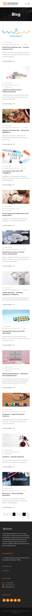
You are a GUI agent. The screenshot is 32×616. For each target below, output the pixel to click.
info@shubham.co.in (10, 585)
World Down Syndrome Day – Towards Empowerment (15, 48)
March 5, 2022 (8, 326)
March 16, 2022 (8, 126)
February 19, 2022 (9, 450)
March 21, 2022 (8, 43)
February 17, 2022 (9, 489)
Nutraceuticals (8, 211)
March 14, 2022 (8, 207)
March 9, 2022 (8, 288)
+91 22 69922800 (9, 583)
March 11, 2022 (8, 247)
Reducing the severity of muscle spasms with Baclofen (13, 253)
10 (27, 514)
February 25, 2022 (9, 367)
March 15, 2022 (8, 166)
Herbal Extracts (8, 87)
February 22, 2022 (9, 410)
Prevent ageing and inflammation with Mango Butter (15, 214)
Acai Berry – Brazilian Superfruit (13, 457)
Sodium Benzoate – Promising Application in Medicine (12, 293)
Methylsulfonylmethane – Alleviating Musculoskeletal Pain (15, 375)
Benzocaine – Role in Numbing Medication (12, 494)
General (25, 45)
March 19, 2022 (8, 83)
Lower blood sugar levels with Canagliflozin (12, 172)
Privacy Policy (5, 571)
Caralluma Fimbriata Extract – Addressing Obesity (12, 91)
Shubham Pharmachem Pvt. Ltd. (12, 45)
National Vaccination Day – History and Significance (15, 131)
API (24, 168)
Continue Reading (7, 61)
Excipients (26, 290)
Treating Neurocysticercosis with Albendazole (13, 332)
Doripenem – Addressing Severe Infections (13, 415)
